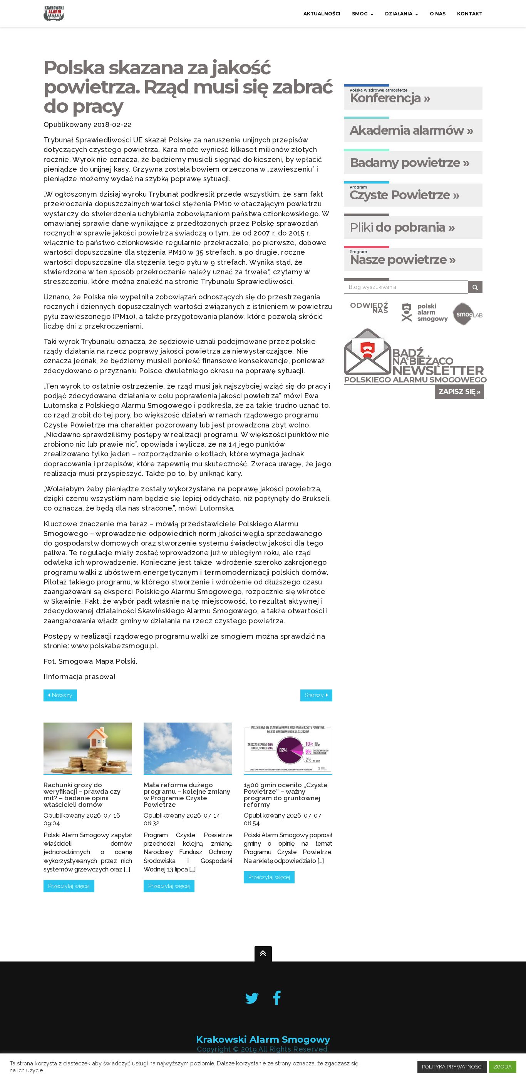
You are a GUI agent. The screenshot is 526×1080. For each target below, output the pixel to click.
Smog (360, 14)
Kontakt (469, 14)
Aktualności (321, 14)
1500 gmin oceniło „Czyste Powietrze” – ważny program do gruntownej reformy (286, 794)
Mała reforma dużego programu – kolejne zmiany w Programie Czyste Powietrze (187, 794)
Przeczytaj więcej (69, 886)
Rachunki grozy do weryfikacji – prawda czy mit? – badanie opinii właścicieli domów (82, 794)
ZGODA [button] (503, 1067)
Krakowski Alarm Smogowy (263, 1039)
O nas (438, 14)
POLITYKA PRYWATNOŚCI (452, 1067)
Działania (398, 14)
